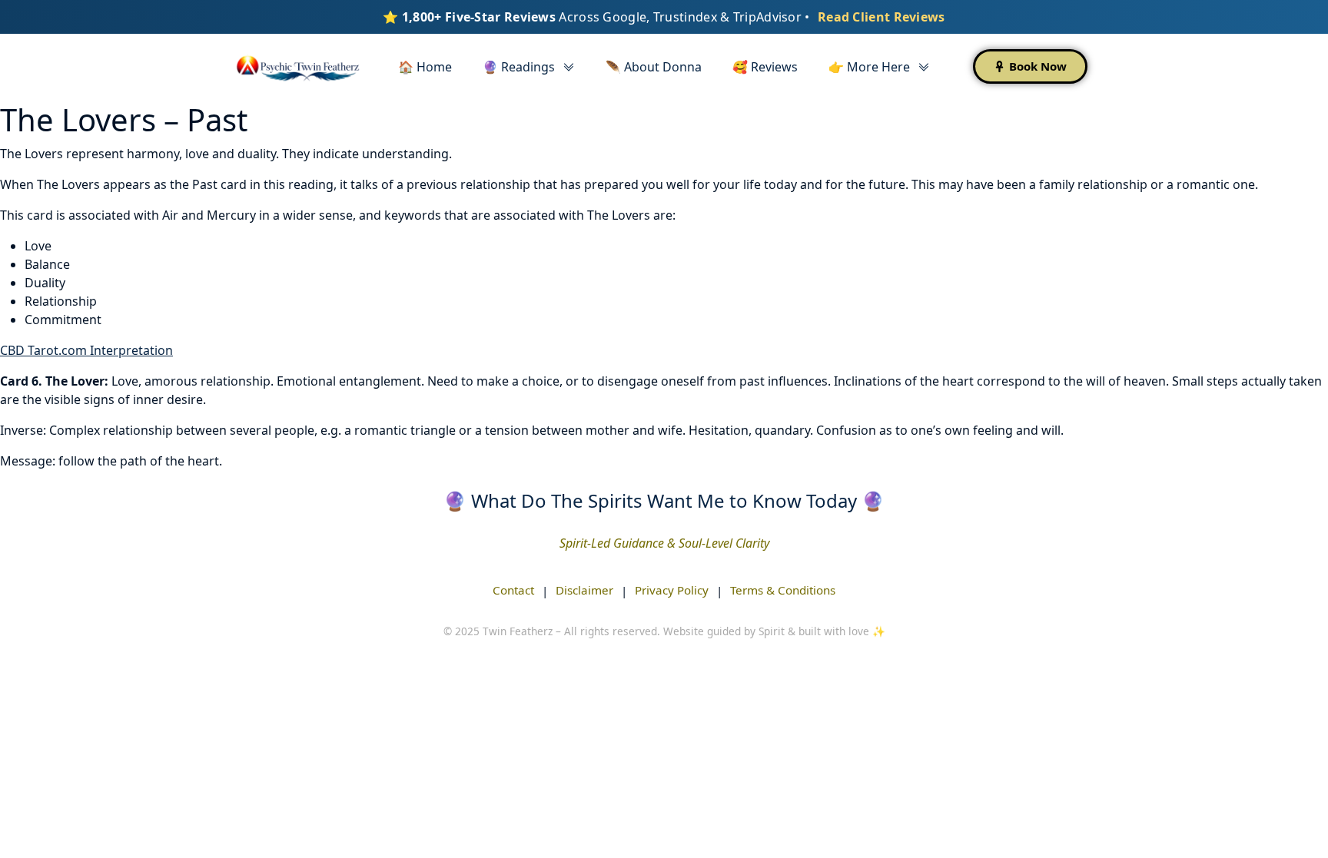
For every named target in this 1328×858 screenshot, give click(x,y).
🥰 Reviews (765, 66)
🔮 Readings (519, 66)
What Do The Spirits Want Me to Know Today (664, 500)
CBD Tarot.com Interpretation (86, 350)
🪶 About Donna (654, 66)
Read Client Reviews (881, 16)
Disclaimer (584, 590)
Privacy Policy (672, 590)
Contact (513, 590)
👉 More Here (869, 66)
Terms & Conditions (782, 590)
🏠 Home (425, 66)
